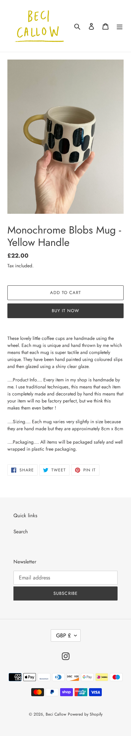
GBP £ (63, 635)
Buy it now (65, 310)
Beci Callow (56, 714)
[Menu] (120, 26)
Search (20, 531)
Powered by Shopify (85, 714)
